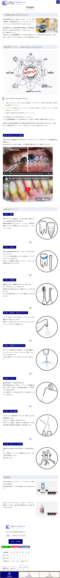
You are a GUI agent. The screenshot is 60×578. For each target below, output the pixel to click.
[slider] (27, 173)
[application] (28, 161)
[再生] (5, 173)
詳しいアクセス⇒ (23, 568)
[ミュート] (48, 173)
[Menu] (58, 2)
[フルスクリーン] (51, 173)
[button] (28, 161)
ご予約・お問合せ (15, 541)
